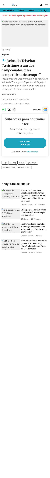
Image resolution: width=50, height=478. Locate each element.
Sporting (12, 163)
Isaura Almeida (9, 94)
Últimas (21, 10)
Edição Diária (8, 10)
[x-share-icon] (9, 111)
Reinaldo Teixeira (24, 167)
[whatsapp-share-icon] (4, 111)
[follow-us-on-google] (45, 109)
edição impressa (9, 167)
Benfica (21, 163)
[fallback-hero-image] (11, 194)
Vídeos (41, 10)
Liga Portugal (32, 163)
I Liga (5, 163)
